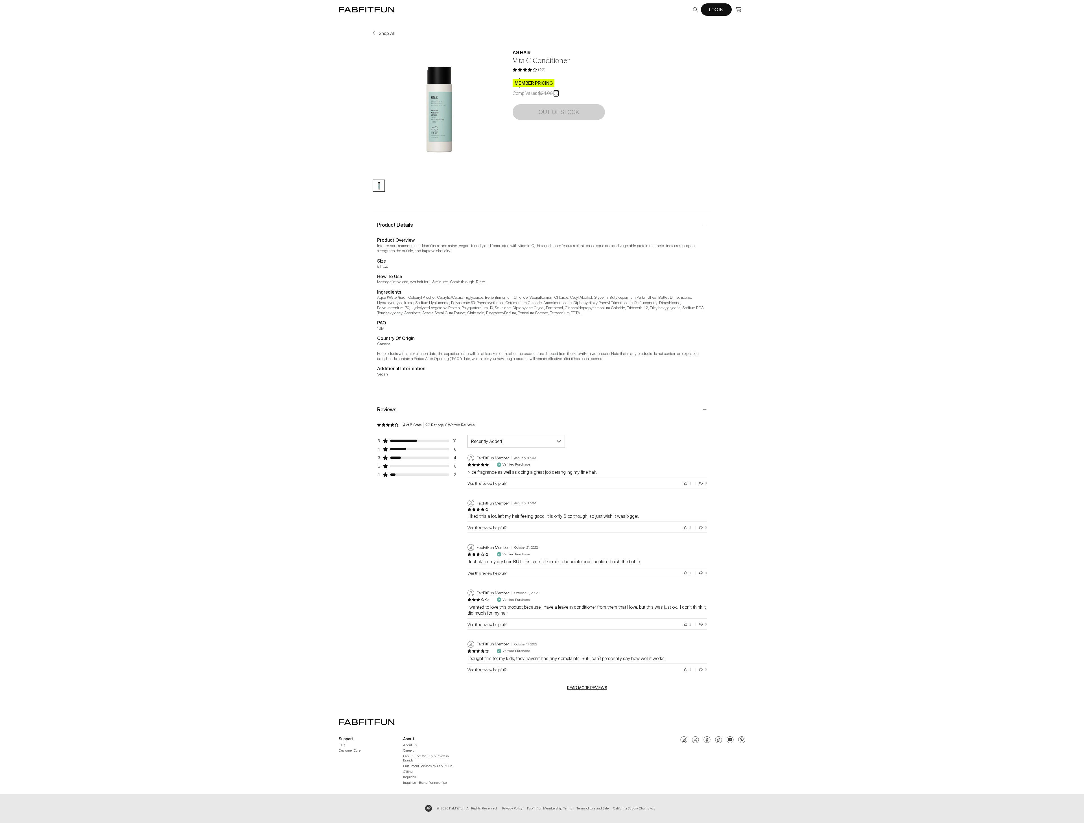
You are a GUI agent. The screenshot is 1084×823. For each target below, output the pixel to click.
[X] (695, 740)
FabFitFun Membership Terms (549, 808)
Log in (716, 9)
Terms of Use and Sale (592, 808)
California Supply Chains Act (634, 808)
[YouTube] (730, 740)
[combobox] (516, 441)
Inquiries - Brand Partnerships (425, 782)
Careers (408, 750)
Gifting (408, 771)
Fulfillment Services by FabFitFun (427, 766)
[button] (556, 93)
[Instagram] (683, 740)
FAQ (342, 745)
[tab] (379, 186)
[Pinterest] (741, 740)
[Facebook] (707, 740)
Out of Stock (559, 112)
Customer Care (349, 750)
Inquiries (409, 777)
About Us (410, 745)
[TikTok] (718, 740)
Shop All (387, 33)
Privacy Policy (512, 808)
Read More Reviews (587, 688)
